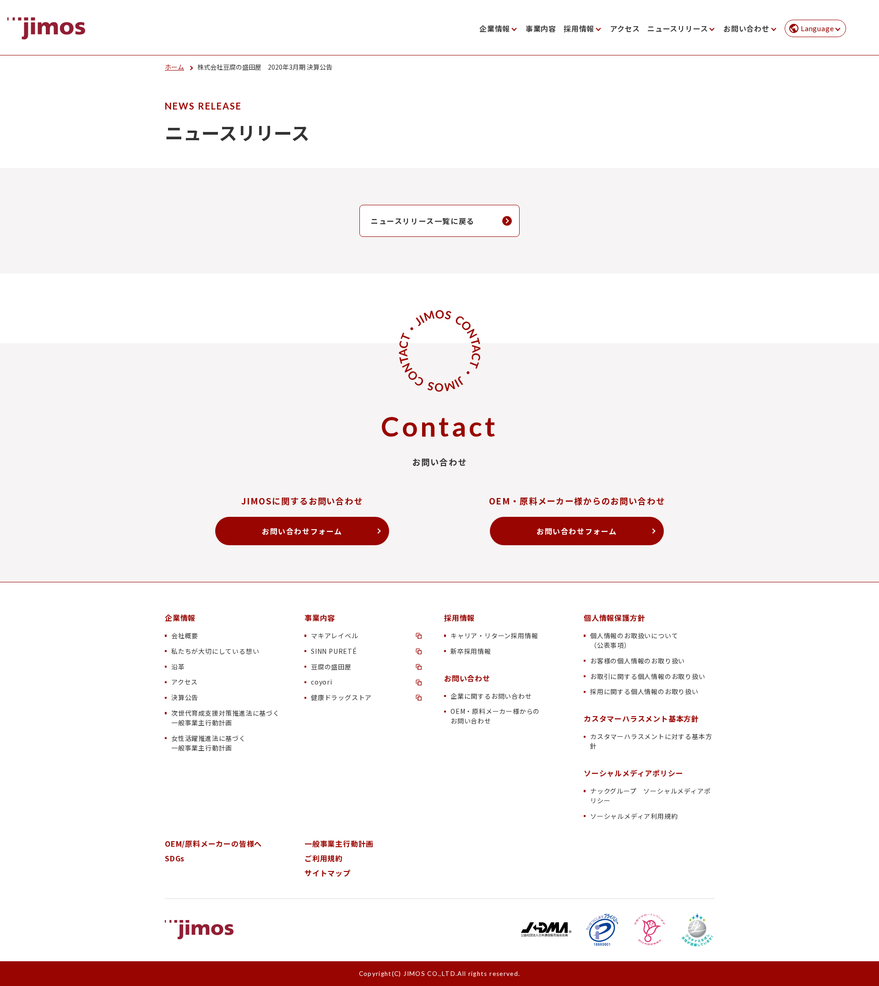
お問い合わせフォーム (302, 531)
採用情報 (579, 28)
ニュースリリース (677, 28)
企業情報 (494, 28)
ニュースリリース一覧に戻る (423, 220)
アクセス (625, 28)
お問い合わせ (746, 28)
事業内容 (541, 28)
